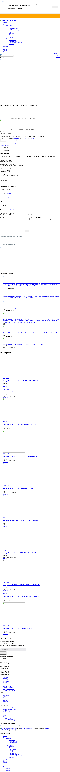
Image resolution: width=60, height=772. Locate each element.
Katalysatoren (12, 26)
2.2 (23, 138)
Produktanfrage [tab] (6, 150)
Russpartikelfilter (13, 29)
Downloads (5, 52)
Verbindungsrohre (13, 36)
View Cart (3, 733)
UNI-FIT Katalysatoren (26, 728)
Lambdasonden (12, 40)
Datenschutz (6, 703)
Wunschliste (5, 682)
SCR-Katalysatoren (13, 28)
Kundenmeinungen (7, 697)
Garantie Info (6, 50)
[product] (31, 279)
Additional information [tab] (8, 149)
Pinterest (20, 143)
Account (5, 678)
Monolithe (11, 44)
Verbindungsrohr (7, 718)
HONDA (33, 138)
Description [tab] (5, 147)
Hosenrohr (5, 716)
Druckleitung (12, 33)
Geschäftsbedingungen (8, 687)
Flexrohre (11, 37)
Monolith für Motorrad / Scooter (10, 720)
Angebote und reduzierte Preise (10, 707)
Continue (8, 733)
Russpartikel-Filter (7, 713)
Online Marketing (4, 729)
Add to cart (55, 6)
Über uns (5, 48)
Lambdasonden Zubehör (14, 41)
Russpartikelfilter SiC (14, 30)
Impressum (5, 701)
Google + (15, 143)
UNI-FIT (5, 22)
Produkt (27, 219)
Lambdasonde (6, 710)
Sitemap (47, 728)
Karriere (5, 696)
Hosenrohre (11, 34)
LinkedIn (10, 143)
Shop (4, 24)
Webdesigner (14, 729)
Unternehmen (6, 695)
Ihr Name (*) (3, 217)
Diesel (29, 138)
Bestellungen (6, 681)
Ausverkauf (5, 46)
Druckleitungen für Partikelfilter (10, 719)
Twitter (6, 143)
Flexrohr (5, 715)
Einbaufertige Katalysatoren (9, 709)
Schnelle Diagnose (7, 686)
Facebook (2, 143)
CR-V (26, 138)
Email (23, 143)
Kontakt (5, 49)
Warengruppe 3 (9, 38)
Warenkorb (5, 680)
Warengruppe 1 (9, 25)
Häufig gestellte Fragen (8, 689)
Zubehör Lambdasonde (8, 711)
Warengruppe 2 (9, 32)
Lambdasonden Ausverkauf (15, 42)
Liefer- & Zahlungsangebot (9, 690)
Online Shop (6, 677)
